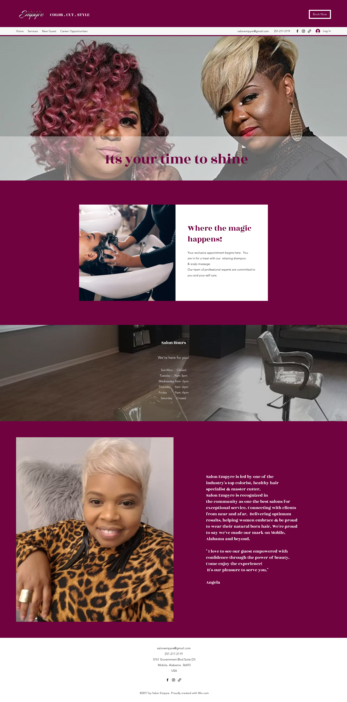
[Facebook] (297, 31)
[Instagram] (303, 31)
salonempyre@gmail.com (253, 31)
